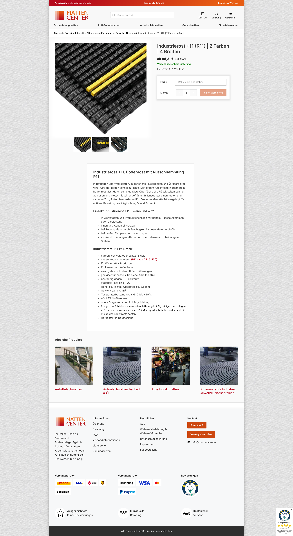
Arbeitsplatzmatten (151, 25)
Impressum (147, 444)
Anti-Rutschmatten (109, 25)
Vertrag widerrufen (201, 434)
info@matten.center (204, 442)
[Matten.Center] (72, 14)
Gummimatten (190, 25)
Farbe (163, 82)
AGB (142, 423)
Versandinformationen (106, 440)
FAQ (95, 434)
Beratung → (196, 425)
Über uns (203, 17)
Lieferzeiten (100, 445)
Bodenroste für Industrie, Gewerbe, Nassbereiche (114, 33)
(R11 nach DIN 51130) (144, 259)
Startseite (59, 33)
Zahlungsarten (102, 451)
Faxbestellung (148, 449)
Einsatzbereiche (228, 25)
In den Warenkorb (213, 92)
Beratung (216, 17)
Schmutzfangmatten (66, 25)
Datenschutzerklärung (153, 438)
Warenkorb (230, 17)
